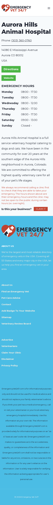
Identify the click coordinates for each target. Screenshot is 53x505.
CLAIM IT (40, 209)
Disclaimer (7, 359)
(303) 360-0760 (21, 40)
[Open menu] (49, 8)
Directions (11, 69)
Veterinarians (9, 346)
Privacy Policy (9, 365)
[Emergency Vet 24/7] (16, 8)
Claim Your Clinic (11, 352)
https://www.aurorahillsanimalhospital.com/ (8, 78)
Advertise (7, 339)
